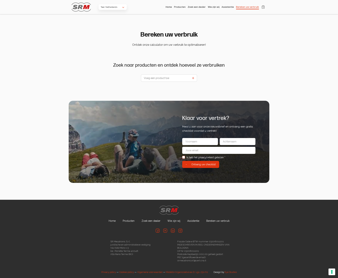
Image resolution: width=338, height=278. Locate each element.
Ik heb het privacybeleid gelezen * (205, 157)
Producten (180, 7)
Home (169, 7)
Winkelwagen (263, 7)
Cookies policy (126, 272)
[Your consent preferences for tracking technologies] (331, 272)
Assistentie (228, 7)
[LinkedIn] (172, 230)
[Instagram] (180, 230)
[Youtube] (165, 230)
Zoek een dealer (197, 7)
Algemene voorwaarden (150, 272)
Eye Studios (231, 272)
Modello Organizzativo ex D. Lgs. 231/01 (187, 272)
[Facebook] (157, 230)
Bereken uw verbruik (247, 7)
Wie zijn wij (214, 7)
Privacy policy (108, 272)
